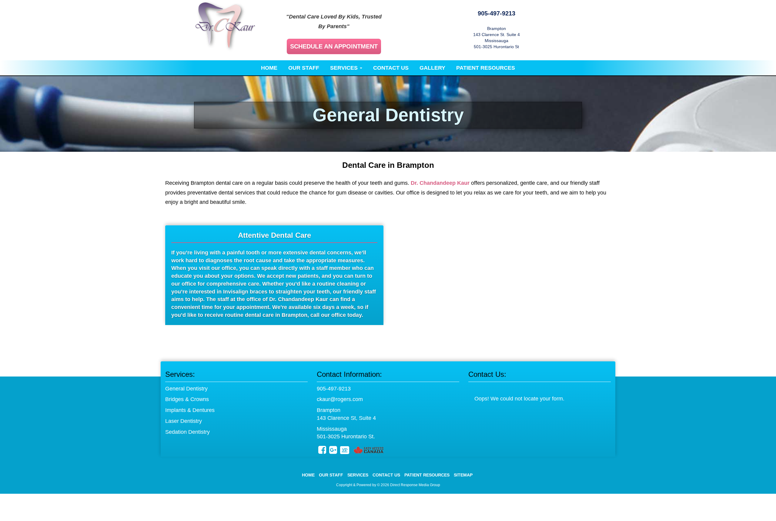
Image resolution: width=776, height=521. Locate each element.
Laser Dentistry (183, 421)
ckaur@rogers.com (340, 399)
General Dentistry (186, 389)
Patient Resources (485, 68)
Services (344, 68)
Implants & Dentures (190, 410)
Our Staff (303, 68)
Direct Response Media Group (415, 485)
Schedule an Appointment (334, 46)
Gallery (432, 68)
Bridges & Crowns (187, 399)
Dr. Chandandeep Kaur (440, 183)
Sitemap (463, 475)
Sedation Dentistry (187, 432)
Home (269, 68)
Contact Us (391, 68)
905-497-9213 (496, 13)
